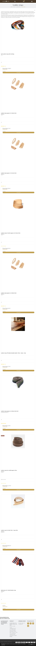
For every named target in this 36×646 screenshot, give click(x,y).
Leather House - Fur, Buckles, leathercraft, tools (4, 623)
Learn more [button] (3, 644)
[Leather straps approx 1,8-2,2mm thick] (18, 154)
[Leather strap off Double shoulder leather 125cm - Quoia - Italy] (18, 334)
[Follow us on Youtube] (28, 626)
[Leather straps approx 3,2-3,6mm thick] (18, 94)
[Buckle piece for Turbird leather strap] (18, 571)
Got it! (31, 644)
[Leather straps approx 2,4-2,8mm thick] (18, 274)
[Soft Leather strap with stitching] (18, 35)
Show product (18, 72)
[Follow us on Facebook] (28, 623)
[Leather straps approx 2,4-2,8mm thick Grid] (18, 392)
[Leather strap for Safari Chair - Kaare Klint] (18, 511)
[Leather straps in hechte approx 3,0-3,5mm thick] (18, 214)
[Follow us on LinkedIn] (33, 623)
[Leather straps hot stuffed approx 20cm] (18, 452)
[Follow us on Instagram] (31, 623)
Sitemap (11, 636)
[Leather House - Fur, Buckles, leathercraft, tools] (5, 1)
